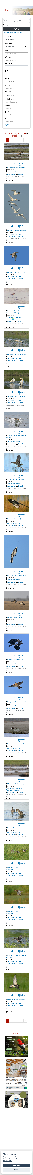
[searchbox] (17, 81)
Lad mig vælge (7, 1160)
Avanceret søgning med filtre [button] (13, 32)
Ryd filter (8, 125)
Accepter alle (16, 1165)
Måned (7, 51)
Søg (17, 29)
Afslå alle (16, 1169)
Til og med (8, 43)
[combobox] (16, 53)
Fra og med (8, 36)
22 (25, 140)
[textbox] (16, 54)
